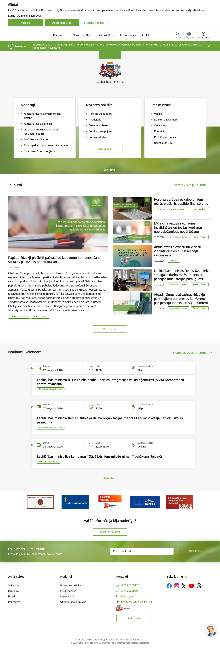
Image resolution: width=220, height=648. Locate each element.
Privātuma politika (70, 585)
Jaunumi (174, 260)
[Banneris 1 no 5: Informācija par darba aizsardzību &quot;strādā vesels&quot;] (40, 501)
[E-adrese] (123, 608)
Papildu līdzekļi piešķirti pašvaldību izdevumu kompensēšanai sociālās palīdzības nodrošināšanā (54, 260)
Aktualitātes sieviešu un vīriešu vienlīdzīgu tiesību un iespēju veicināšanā (177, 251)
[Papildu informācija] (133, 608)
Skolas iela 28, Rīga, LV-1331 (137, 601)
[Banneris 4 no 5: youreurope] (145, 501)
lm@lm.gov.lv (128, 596)
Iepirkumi (13, 591)
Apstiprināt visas (61, 22)
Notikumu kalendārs (48, 461)
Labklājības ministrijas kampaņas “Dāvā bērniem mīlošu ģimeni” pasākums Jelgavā (99, 456)
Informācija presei (19, 316)
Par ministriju (162, 105)
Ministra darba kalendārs (50, 389)
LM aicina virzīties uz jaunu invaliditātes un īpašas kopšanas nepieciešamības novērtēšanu (178, 227)
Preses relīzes (40, 316)
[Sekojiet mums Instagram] (176, 585)
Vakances (13, 585)
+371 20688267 (130, 590)
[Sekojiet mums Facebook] (169, 585)
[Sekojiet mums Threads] (198, 585)
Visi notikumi (110, 478)
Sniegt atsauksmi (110, 532)
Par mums (14, 602)
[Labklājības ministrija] (28, 35)
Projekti (12, 596)
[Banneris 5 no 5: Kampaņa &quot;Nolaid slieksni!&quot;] (179, 501)
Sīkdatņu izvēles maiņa (73, 602)
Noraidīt (25, 22)
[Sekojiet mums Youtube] (191, 586)
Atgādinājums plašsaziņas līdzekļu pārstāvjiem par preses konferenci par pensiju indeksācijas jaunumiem (181, 299)
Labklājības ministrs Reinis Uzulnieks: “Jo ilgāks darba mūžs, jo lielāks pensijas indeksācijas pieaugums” (182, 275)
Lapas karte (67, 596)
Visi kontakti (134, 618)
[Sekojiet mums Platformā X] (184, 585)
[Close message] (208, 46)
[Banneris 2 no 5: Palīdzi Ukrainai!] (75, 501)
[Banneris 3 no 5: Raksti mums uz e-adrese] (109, 501)
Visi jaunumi (110, 329)
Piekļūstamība (68, 591)
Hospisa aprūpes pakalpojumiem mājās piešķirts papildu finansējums (181, 201)
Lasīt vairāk (104, 148)
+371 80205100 (130, 585)
